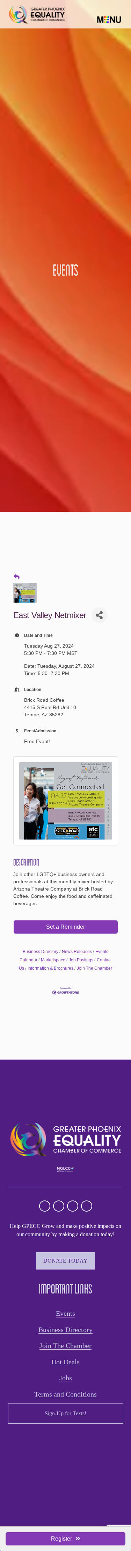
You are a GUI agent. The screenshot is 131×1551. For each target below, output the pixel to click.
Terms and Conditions (65, 1394)
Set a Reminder (65, 927)
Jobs (65, 1378)
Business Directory (40, 951)
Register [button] (61, 1539)
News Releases (77, 951)
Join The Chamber (94, 968)
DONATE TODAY (65, 1261)
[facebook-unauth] (58, 1206)
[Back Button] (17, 577)
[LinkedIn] (86, 1206)
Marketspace (53, 960)
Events (65, 1313)
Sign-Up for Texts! (65, 1413)
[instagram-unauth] (44, 1206)
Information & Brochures (50, 968)
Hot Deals (65, 1362)
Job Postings (81, 960)
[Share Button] (99, 615)
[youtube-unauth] (72, 1206)
